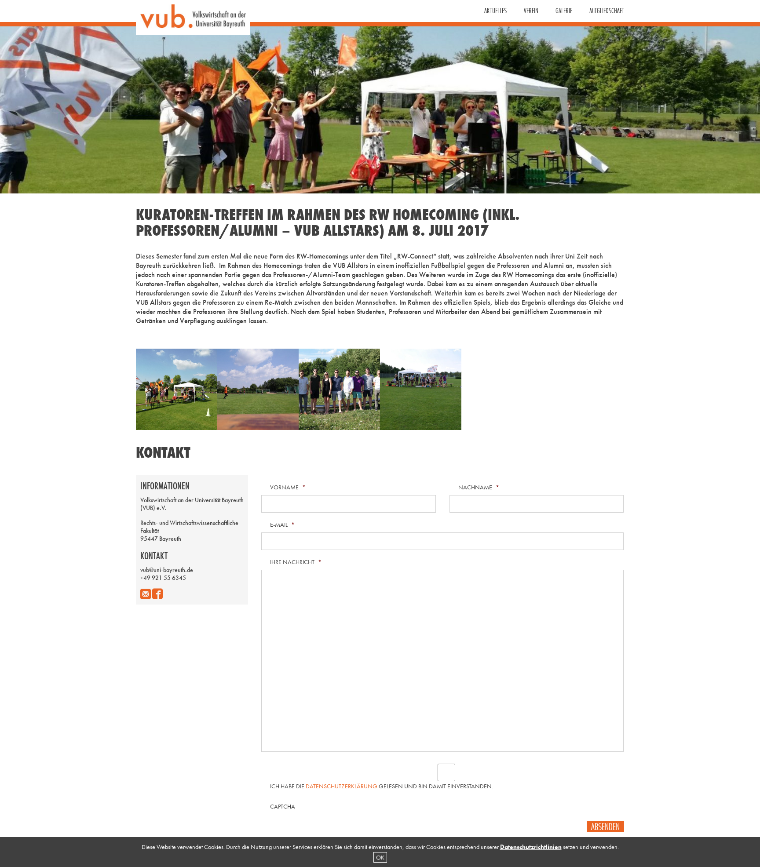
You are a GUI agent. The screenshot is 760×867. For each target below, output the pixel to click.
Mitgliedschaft (606, 11)
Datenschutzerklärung (341, 786)
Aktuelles (495, 11)
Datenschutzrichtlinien (531, 847)
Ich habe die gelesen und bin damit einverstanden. (381, 786)
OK (380, 857)
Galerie (563, 11)
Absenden (605, 826)
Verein (531, 11)
